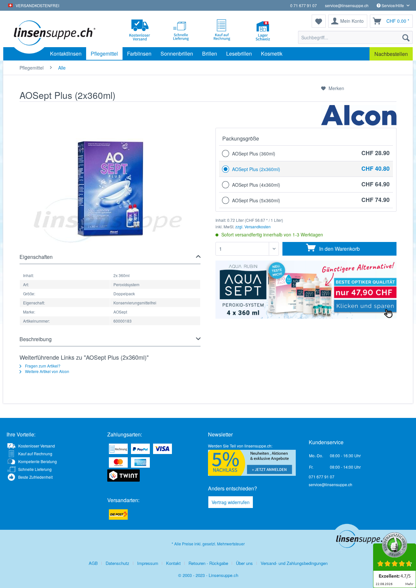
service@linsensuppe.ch (347, 5)
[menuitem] (355, 37)
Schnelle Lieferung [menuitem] (35, 469)
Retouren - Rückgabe (208, 563)
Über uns (244, 563)
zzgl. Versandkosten (253, 226)
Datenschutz (117, 563)
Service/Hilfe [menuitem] (393, 5)
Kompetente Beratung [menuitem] (37, 461)
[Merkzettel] (319, 21)
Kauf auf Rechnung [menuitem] (35, 453)
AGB (93, 563)
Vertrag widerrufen (231, 502)
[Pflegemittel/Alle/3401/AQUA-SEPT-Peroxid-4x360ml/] (305, 290)
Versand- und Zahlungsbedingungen (294, 563)
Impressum (147, 563)
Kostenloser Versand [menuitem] (36, 445)
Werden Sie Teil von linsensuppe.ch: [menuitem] (240, 445)
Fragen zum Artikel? (42, 365)
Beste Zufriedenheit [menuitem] (35, 477)
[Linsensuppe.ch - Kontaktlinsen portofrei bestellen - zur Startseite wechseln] (53, 32)
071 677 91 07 (321, 476)
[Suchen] (406, 37)
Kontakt (173, 563)
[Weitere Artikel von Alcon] (358, 116)
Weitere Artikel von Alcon (46, 371)
